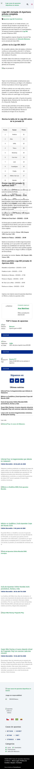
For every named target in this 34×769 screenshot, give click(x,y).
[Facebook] (12, 380)
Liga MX (25, 31)
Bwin (18, 739)
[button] (27, 4)
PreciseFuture (17, 767)
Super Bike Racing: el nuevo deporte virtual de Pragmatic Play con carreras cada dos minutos (16, 651)
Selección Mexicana (24, 39)
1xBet (11, 343)
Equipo (13, 762)
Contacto (19, 762)
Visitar (6, 335)
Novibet (19, 731)
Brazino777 (12, 359)
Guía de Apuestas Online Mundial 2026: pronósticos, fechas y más (15, 588)
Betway (9, 735)
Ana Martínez (23, 308)
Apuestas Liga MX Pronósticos (13, 19)
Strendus (10, 739)
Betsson (12, 326)
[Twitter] (17, 380)
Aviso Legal (15, 760)
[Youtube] (22, 380)
